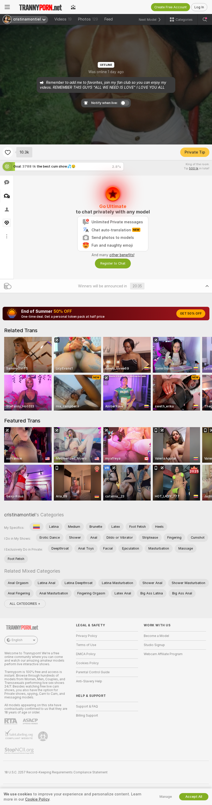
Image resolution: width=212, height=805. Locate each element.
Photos (88, 19)
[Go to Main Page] (40, 7)
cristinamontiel (19, 514)
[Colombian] (36, 527)
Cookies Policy (87, 663)
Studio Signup (154, 645)
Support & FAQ (87, 706)
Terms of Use (86, 645)
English (17, 640)
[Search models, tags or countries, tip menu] (205, 19)
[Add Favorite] (8, 152)
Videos (63, 19)
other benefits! (121, 255)
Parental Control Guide (93, 672)
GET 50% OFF (191, 313)
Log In (199, 7)
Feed (108, 19)
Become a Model (156, 636)
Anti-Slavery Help (89, 681)
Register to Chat (112, 263)
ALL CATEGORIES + (25, 604)
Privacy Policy (86, 636)
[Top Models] (73, 7)
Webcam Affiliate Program (163, 654)
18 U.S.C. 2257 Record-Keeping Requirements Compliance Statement (56, 772)
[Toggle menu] (7, 7)
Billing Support (87, 715)
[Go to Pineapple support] (43, 736)
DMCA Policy (86, 654)
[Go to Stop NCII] (19, 751)
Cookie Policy (37, 799)
